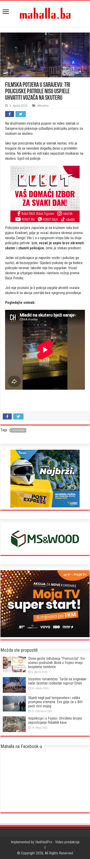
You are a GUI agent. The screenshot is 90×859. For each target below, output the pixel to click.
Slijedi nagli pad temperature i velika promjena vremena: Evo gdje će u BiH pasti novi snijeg (55, 702)
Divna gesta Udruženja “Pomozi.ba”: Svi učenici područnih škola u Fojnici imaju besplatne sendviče (56, 662)
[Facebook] (45, 847)
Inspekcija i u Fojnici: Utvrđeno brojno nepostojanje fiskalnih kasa (55, 720)
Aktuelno (43, 105)
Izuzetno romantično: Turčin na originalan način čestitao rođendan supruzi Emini (57, 681)
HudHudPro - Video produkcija (57, 842)
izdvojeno (18, 430)
